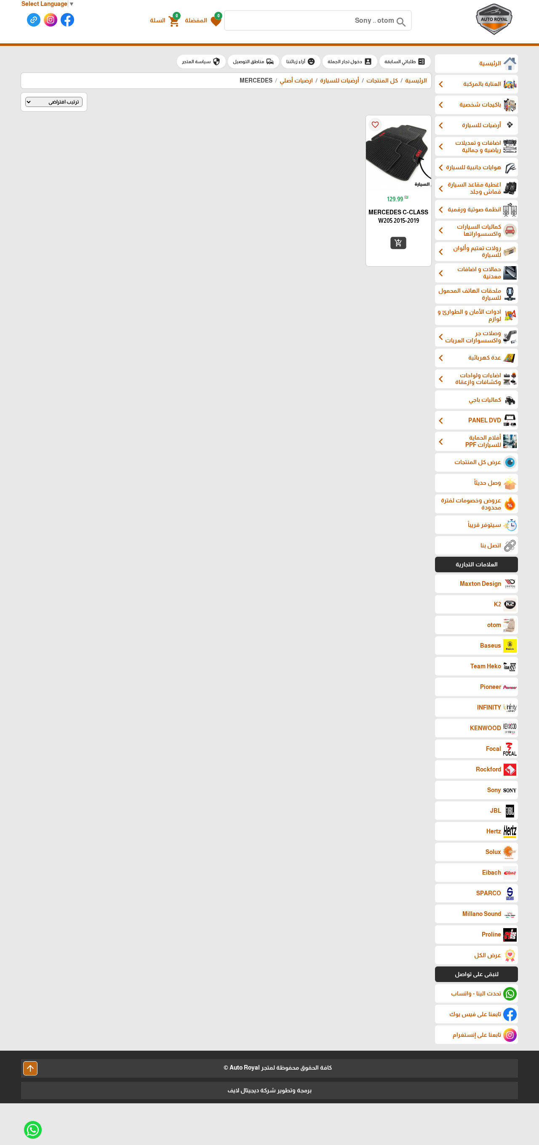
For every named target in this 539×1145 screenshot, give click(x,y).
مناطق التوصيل (253, 61)
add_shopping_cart (398, 243)
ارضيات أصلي (296, 80)
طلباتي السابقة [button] (405, 61)
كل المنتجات (382, 80)
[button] (203, 20)
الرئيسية (416, 80)
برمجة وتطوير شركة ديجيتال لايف (269, 1090)
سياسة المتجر (201, 61)
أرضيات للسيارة (339, 80)
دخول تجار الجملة (350, 61)
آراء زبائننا (300, 61)
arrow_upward (30, 1068)
